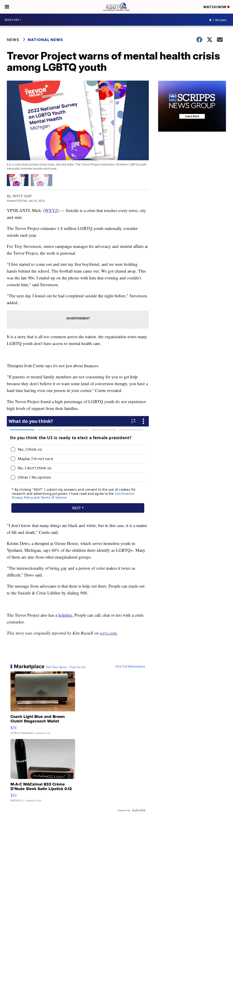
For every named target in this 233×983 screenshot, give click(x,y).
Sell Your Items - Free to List (66, 667)
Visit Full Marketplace (130, 666)
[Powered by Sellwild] (138, 810)
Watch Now (215, 7)
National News (45, 39)
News (13, 39)
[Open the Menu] (6, 7)
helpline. (65, 615)
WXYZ (51, 210)
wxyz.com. (109, 633)
